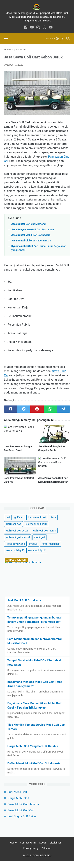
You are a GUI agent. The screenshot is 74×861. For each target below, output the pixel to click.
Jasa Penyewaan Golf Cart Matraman (32, 229)
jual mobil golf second (18, 537)
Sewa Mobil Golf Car (21, 810)
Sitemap (46, 848)
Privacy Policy (30, 848)
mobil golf (39, 537)
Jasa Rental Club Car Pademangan (31, 240)
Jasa (53, 517)
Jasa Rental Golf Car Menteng (28, 224)
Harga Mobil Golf (18, 798)
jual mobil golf (13, 524)
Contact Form (28, 842)
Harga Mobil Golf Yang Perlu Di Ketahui (32, 746)
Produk (33, 543)
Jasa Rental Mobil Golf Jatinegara (30, 235)
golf (8, 517)
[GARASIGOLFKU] (37, 7)
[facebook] (25, 27)
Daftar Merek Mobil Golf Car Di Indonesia (34, 763)
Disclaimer (55, 842)
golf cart (19, 517)
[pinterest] (37, 409)
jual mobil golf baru (36, 524)
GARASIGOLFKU (42, 855)
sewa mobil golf (36, 550)
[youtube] (32, 27)
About (42, 842)
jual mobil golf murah (44, 530)
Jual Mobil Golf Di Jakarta (24, 600)
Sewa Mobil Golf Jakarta (23, 804)
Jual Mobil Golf (17, 792)
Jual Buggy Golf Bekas (22, 816)
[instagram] (38, 27)
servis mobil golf (15, 550)
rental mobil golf (51, 543)
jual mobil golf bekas (17, 530)
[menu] (8, 38)
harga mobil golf (37, 517)
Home (13, 842)
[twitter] (24, 409)
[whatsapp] (44, 27)
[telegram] (63, 409)
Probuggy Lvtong (15, 543)
